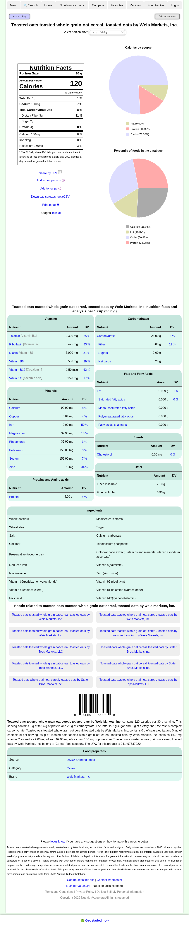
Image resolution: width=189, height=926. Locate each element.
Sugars (103, 352)
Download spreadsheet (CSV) (50, 196)
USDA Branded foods (81, 759)
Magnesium (17, 433)
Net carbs (104, 361)
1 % (175, 391)
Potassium (16, 450)
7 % (84, 458)
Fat (99, 391)
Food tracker (156, 5)
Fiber (101, 344)
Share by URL (48, 173)
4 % (84, 416)
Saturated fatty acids (111, 399)
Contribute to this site (80, 879)
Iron (11, 424)
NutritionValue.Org (78, 885)
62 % (86, 369)
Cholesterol (104, 454)
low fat (56, 212)
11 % (172, 344)
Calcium (14, 408)
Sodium (14, 458)
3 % (84, 441)
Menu (13, 5)
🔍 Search (31, 5)
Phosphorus (17, 441)
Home (48, 5)
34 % (84, 467)
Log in (175, 5)
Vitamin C (15, 378)
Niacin (13, 352)
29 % (86, 361)
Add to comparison (49, 180)
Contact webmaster (109, 879)
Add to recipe (49, 188)
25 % (86, 335)
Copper (14, 416)
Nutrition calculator (72, 5)
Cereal (71, 768)
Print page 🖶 (50, 204)
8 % (84, 408)
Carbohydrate (106, 335)
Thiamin (14, 335)
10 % (84, 433)
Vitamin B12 (17, 369)
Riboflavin (16, 344)
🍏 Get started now (94, 920)
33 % (86, 344)
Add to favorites (167, 16)
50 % (84, 424)
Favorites (117, 5)
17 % (86, 378)
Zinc (12, 467)
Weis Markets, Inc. (78, 776)
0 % (175, 399)
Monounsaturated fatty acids (116, 408)
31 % (86, 352)
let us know (57, 841)
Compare (98, 5)
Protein (14, 496)
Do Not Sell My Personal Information (120, 891)
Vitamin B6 (16, 361)
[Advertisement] (94, 276)
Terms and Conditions (59, 891)
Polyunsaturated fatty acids (116, 416)
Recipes (135, 5)
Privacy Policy (85, 891)
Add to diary (19, 16)
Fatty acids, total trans (112, 424)
